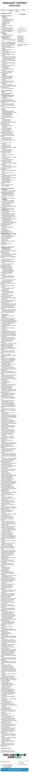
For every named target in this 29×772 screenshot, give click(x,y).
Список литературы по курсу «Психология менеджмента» (8, 311)
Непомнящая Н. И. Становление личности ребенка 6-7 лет (9, 576)
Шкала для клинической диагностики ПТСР (7, 203)
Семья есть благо (6, 21)
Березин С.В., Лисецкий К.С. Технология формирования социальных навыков (8, 361)
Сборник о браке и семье (8, 19)
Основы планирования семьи (9, 170)
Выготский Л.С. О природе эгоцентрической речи (7, 401)
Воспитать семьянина (7, 125)
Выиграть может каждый (8, 288)
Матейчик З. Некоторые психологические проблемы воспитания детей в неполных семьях (8, 547)
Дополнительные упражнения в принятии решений (8, 176)
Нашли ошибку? (7, 767)
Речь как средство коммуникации (5, 239)
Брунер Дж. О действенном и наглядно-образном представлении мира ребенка (9, 369)
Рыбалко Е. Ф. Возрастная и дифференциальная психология (8, 652)
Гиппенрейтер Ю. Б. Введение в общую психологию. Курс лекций (9, 415)
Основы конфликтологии (8, 275)
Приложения (5, 67)
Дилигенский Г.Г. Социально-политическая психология (8, 432)
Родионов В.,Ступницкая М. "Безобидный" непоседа (8, 645)
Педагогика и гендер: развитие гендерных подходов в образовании (9, 168)
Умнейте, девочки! (6, 161)
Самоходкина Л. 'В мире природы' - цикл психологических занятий (8, 655)
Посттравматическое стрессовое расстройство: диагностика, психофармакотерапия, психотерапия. (9, 224)
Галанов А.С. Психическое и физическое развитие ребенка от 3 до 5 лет (8, 406)
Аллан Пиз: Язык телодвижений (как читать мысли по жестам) (8, 325)
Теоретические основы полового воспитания (7, 115)
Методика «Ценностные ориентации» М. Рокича (7, 72)
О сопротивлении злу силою (9, 279)
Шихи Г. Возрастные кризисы (9, 733)
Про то (3, 153)
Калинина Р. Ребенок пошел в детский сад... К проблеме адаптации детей (8, 467)
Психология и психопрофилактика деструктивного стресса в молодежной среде (6, 231)
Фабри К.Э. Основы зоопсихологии (6, 714)
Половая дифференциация (8, 47)
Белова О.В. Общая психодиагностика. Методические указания (8, 355)
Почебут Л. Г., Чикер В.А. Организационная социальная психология (7, 606)
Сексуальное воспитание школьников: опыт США (7, 160)
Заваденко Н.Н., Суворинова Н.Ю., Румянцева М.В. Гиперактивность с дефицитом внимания (8, 445)
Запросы (24, 764)
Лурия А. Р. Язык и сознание (8, 528)
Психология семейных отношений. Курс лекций (7, 76)
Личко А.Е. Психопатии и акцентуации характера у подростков (7, 511)
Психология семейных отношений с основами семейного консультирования (8, 85)
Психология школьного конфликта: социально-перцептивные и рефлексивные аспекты (8, 282)
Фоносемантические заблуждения (6, 244)
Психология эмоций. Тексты (8, 621)
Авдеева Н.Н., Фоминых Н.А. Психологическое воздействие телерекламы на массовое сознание (9, 319)
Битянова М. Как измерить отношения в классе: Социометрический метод (7, 365)
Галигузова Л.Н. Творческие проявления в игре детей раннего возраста (8, 410)
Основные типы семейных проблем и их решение (8, 45)
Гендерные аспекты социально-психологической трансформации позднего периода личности (8, 100)
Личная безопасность (7, 268)
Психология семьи (6, 38)
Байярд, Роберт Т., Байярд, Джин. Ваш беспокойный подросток (7, 341)
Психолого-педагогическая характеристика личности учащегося (7, 624)
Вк (4, 755)
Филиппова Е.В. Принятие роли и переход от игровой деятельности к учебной (9, 722)
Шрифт (18, 2)
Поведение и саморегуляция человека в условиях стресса (8, 191)
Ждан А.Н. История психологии (9, 442)
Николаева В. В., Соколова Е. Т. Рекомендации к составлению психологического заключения (8, 579)
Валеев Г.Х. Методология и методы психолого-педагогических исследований (9, 378)
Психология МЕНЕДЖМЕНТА (9, 309)
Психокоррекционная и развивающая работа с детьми (7, 613)
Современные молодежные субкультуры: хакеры (8, 259)
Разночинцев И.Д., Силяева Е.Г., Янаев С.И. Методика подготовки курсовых (9, 637)
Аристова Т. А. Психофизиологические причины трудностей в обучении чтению (8, 331)
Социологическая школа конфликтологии (7, 293)
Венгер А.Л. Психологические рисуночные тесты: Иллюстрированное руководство (8, 392)
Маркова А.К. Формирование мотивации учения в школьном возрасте (8, 538)
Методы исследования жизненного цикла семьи (7, 28)
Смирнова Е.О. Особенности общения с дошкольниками (8, 690)
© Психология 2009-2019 (7, 764)
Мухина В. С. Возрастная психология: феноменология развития (7, 564)
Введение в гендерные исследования (7, 97)
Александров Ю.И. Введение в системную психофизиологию (8, 322)
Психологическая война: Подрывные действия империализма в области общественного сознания (7, 265)
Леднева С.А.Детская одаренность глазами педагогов (8, 497)
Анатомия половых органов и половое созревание (8, 178)
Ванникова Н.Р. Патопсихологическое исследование (6, 382)
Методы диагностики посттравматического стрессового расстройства (8, 206)
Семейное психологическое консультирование (8, 66)
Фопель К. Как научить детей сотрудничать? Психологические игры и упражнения (8, 725)
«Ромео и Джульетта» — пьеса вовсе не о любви (8, 157)
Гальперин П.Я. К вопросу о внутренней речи (8, 413)
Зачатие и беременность (7, 179)
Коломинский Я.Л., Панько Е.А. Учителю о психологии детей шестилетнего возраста (9, 483)
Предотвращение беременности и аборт (6, 182)
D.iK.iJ (9, 766)
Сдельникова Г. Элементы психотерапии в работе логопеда (8, 668)
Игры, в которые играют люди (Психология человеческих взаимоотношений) (8, 301)
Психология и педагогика (8, 616)
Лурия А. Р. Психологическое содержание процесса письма (8, 526)
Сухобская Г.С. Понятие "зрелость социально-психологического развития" (7, 702)
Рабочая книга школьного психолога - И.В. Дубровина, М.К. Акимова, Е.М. (8, 630)
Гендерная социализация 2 (21, 39)
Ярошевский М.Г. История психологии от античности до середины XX (7, 744)
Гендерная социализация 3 (21, 41)
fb (6, 755)
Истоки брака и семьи (7, 20)
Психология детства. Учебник (9, 615)
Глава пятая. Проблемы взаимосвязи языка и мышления (8, 420)
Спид (3, 183)
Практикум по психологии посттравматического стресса (8, 201)
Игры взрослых (5, 22)
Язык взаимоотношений (7, 184)
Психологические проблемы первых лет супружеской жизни (8, 43)
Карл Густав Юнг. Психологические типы (6, 473)
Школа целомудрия (6, 165)
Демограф (4, 126)
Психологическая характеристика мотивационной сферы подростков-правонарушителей (8, 122)
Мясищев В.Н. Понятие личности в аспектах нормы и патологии (7, 573)
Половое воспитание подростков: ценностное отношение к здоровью (6, 151)
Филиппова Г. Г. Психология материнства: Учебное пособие (8, 719)
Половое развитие (6, 119)
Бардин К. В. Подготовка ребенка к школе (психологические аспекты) (9, 348)
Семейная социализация (7, 59)
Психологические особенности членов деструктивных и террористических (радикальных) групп (9, 256)
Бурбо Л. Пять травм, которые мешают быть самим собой (8, 375)
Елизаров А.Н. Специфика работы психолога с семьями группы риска (7, 438)
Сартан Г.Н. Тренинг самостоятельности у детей (7, 665)
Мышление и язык (6, 567)
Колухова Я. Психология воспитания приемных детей (7, 487)
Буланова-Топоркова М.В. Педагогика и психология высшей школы (8, 372)
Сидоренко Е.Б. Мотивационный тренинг (6, 682)
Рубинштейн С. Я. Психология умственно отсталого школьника (8, 650)
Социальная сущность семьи (8, 56)
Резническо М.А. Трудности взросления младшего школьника (8, 640)
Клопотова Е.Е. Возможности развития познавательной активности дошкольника (8, 476)
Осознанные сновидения (8, 269)
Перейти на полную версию (14, 769)
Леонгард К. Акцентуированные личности (7, 500)
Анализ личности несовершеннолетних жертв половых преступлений (7, 131)
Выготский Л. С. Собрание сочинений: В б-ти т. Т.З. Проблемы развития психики (7, 395)
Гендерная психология (17, 3)
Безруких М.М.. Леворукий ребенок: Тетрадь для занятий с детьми (8, 352)
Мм (11, 755)
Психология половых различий (9, 112)
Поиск (15, 2)
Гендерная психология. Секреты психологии (7, 93)
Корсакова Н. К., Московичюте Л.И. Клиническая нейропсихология (8, 489)
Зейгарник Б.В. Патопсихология (9, 458)
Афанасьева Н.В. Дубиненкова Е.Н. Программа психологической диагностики (8, 335)
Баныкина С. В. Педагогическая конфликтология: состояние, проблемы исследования (9, 344)
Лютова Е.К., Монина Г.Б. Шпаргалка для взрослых (7, 532)
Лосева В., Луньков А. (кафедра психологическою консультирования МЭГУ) (8, 515)
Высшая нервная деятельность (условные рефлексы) (8, 219)
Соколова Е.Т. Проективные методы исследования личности (8, 692)
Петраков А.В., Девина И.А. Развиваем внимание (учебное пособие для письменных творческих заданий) (8, 595)
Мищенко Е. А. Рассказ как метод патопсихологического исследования (7, 561)
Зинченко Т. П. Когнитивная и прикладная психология (8, 464)
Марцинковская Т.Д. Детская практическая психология (8, 543)
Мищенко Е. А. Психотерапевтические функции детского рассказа (8, 557)
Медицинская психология (8, 198)
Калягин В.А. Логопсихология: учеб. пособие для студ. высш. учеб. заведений (8, 470)
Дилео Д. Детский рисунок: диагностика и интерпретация (8, 430)
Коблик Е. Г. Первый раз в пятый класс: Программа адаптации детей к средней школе (8, 480)
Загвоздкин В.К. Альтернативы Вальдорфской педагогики (8, 449)
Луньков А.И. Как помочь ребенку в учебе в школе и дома (8, 522)
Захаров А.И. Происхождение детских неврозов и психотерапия (8, 454)
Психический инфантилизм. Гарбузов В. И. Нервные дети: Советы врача (8, 609)
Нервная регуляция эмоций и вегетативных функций (8, 217)
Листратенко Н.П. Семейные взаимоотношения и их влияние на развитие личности (9, 508)
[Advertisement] (22, 20)
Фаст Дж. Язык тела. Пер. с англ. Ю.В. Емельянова (7, 716)
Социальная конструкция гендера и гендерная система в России (8, 105)
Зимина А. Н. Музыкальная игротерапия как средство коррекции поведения (7, 460)
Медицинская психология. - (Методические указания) (8, 554)
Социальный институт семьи (9, 57)
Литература (5, 73)
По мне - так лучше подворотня (6, 143)
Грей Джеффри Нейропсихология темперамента (8, 425)
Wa (15, 757)
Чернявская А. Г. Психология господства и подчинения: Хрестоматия (8, 731)
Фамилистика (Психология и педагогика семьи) (8, 52)
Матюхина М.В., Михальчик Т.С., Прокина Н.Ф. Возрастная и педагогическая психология (8, 551)
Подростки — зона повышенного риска (6, 145)
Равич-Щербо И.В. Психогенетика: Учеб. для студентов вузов (6, 633)
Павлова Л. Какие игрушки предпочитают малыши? (7, 584)
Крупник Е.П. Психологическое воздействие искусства (9, 493)
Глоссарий (4, 18)
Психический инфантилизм (8, 611)
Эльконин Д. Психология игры (9, 737)
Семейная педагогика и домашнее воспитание (7, 35)
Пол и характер (5, 186)
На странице (19, 764)
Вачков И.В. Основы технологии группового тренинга (8, 389)
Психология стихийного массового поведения (7, 296)
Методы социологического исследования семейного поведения (8, 31)
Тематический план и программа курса (6, 50)
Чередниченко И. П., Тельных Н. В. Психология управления (8, 728)
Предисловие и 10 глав (7, 194)
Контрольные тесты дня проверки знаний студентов (7, 81)
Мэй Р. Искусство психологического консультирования (5, 569)
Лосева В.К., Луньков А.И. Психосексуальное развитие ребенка (7, 518)
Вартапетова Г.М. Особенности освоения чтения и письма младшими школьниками (8, 386)
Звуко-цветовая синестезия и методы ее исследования (8, 236)
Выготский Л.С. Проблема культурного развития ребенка (8, 403)
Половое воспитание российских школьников (6, 128)
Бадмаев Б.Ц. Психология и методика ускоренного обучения (8, 338)
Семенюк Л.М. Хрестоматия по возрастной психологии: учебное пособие (8, 671)
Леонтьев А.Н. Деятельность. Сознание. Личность (8, 502)
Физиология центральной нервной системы (7, 212)
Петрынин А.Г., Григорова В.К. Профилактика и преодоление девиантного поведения (8, 599)
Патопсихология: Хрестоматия (9, 590)
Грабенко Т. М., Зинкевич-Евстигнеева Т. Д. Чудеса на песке (8, 422)
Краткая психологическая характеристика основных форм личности (8, 307)
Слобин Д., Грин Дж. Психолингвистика (6, 687)
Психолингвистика (6, 234)
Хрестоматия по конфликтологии (5, 290)
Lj (24, 755)
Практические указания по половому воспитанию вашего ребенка (8, 135)
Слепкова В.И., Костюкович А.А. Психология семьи (8, 685)
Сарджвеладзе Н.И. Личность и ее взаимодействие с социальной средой (8, 662)
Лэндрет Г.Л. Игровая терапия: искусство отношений (8, 530)
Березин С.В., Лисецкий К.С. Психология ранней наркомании (8, 358)
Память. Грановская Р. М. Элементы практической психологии (7, 587)
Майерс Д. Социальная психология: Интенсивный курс (8, 535)
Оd (9, 755)
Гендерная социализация (8, 111)
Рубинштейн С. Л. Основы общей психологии (7, 647)
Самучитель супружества (7, 88)
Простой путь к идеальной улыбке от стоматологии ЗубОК (8, 751)
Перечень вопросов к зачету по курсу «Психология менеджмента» (9, 304)
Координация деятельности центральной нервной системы (8, 214)
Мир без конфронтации (7, 291)
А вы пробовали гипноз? (7, 221)
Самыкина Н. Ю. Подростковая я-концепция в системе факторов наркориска (8, 659)
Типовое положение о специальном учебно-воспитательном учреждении (7, 708)
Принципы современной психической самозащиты (7, 271)
